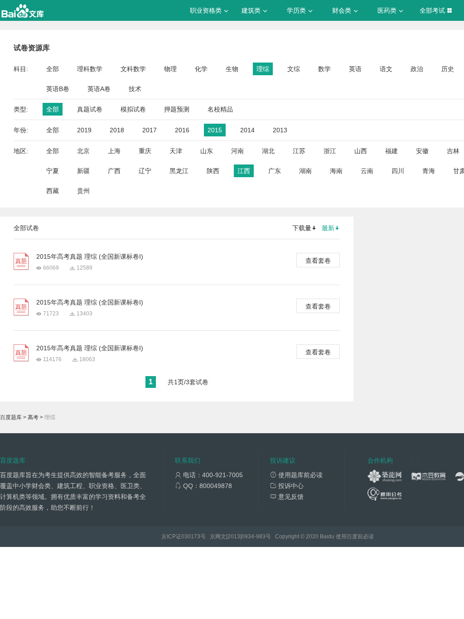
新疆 (83, 170)
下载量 (301, 228)
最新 (328, 228)
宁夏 (52, 170)
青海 (428, 170)
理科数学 (89, 69)
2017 (149, 130)
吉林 (453, 151)
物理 (170, 69)
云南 (367, 170)
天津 (175, 151)
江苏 (299, 151)
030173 (190, 536)
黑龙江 (178, 170)
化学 (201, 69)
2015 (215, 130)
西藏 (52, 190)
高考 (33, 417)
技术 (135, 88)
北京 (83, 151)
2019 (84, 130)
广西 (114, 170)
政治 (417, 69)
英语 (355, 69)
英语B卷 (57, 88)
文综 (293, 69)
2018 (117, 130)
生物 (232, 69)
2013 (280, 130)
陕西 (213, 170)
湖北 (268, 151)
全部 (52, 69)
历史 (447, 69)
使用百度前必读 (355, 536)
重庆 (145, 151)
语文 (386, 69)
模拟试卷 (133, 109)
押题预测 (176, 109)
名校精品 (220, 109)
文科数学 (133, 69)
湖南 (305, 170)
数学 (324, 69)
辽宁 (145, 170)
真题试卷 (89, 109)
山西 (360, 151)
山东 (206, 151)
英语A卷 (99, 88)
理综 (262, 69)
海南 (336, 170)
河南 (237, 151)
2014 (247, 130)
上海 (114, 151)
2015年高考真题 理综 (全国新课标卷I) (89, 256)
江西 (243, 170)
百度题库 (11, 417)
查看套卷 (318, 260)
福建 (391, 151)
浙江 (330, 151)
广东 (274, 170)
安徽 (422, 151)
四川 (398, 170)
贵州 (83, 190)
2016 (182, 130)
